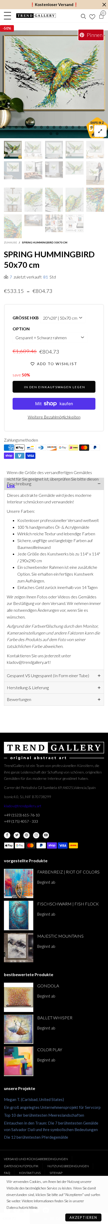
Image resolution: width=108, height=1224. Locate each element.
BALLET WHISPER (54, 1017)
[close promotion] (104, 4)
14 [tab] (85, 127)
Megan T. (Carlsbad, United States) (34, 1099)
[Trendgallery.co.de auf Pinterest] (26, 835)
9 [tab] (54, 127)
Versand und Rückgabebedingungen (36, 1159)
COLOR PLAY (49, 1049)
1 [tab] (3, 127)
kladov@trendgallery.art (22, 806)
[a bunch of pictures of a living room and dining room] (54, 223)
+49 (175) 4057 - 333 (21, 821)
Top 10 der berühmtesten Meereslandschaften (44, 1115)
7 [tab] (41, 127)
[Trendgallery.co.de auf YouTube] (46, 835)
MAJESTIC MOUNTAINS (60, 935)
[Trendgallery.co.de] (36, 15)
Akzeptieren (83, 1217)
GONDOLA (48, 985)
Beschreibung (19, 483)
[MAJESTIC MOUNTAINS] (18, 947)
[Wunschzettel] (92, 16)
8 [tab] (47, 127)
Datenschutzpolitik (21, 1166)
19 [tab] (57, 133)
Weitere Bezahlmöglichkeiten (54, 416)
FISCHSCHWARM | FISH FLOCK (68, 903)
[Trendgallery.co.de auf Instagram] (36, 835)
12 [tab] (73, 127)
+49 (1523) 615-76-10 (22, 815)
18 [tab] (51, 133)
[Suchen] (83, 16)
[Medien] (100, 131)
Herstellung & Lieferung (28, 687)
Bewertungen (19, 699)
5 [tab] (29, 127)
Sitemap (56, 1173)
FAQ (7, 1173)
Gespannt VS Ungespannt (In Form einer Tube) (48, 675)
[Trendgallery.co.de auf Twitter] (17, 835)
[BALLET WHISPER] (18, 1029)
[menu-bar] (9, 15)
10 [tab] (60, 127)
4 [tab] (22, 127)
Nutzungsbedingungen (68, 1166)
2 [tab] (10, 127)
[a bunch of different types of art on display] (74, 223)
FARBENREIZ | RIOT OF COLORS (68, 871)
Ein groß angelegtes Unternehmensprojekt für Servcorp (52, 1107)
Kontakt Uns (30, 1173)
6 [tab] (35, 127)
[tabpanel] (54, 84)
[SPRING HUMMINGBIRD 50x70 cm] (54, 84)
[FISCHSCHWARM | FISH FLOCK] (18, 915)
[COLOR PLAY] (18, 1061)
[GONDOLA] (18, 997)
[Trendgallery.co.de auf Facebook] (7, 835)
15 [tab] (91, 127)
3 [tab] (16, 127)
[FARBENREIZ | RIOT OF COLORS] (18, 883)
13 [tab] (79, 127)
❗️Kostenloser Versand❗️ (54, 4)
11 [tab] (66, 127)
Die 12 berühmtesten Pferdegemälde (36, 1137)
